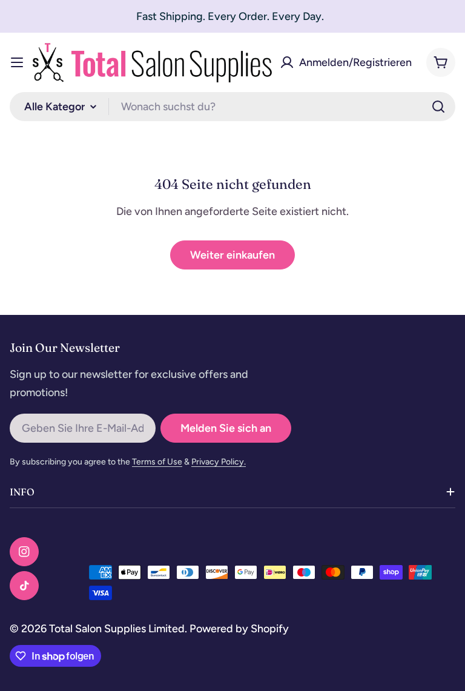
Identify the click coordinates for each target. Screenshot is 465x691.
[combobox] (232, 106)
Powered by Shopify (239, 628)
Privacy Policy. (218, 462)
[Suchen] (438, 106)
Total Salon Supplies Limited (117, 628)
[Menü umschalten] (17, 62)
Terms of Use (157, 462)
